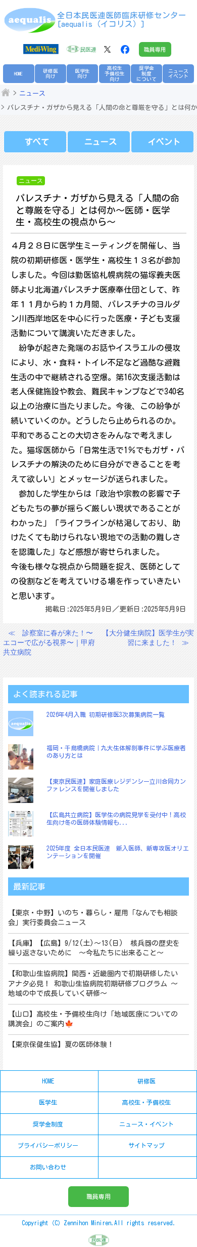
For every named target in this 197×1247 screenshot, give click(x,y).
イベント (164, 142)
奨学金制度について (146, 73)
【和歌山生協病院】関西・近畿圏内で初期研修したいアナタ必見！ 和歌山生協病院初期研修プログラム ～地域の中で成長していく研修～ (93, 983)
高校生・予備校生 (146, 1102)
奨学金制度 (48, 1124)
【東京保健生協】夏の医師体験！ (61, 1044)
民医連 (88, 49)
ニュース (32, 93)
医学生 (48, 1102)
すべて (37, 142)
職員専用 (155, 49)
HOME (18, 73)
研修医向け (50, 73)
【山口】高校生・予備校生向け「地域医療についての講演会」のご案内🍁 (93, 1019)
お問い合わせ (48, 1167)
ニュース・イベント (146, 1124)
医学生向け (82, 73)
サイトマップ (146, 1145)
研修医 (146, 1081)
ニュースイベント (178, 73)
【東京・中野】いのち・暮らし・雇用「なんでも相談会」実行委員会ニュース (93, 918)
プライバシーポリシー (48, 1145)
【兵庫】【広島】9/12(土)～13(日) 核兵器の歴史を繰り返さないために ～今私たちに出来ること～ (94, 948)
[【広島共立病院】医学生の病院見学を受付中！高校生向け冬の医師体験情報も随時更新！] (23, 823)
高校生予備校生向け (115, 73)
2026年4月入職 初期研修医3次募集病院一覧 (105, 714)
